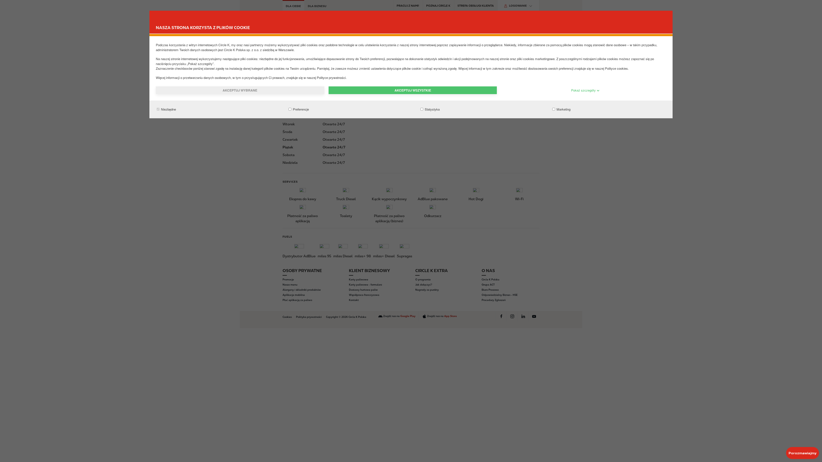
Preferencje (300, 109)
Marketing (563, 109)
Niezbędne (168, 109)
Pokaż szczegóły (584, 90)
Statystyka (432, 109)
